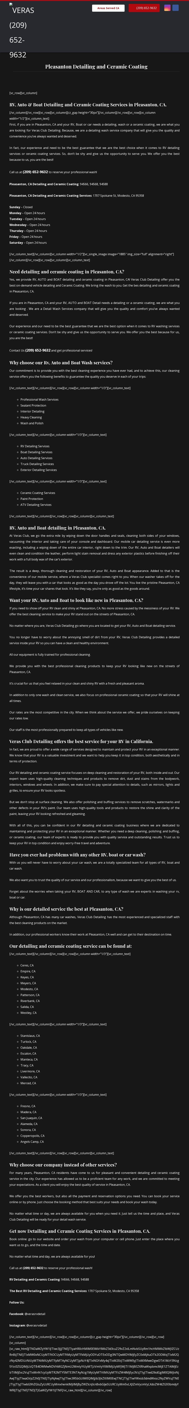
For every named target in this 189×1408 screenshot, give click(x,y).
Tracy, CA (26, 1065)
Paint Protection (31, 499)
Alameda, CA (28, 1124)
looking (20, 309)
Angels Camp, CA (32, 1142)
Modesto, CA (29, 989)
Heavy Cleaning (31, 417)
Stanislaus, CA (30, 1036)
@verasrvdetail (35, 1314)
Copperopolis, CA (32, 1136)
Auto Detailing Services (36, 458)
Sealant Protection (33, 405)
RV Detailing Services (34, 446)
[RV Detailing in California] (22, 32)
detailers (168, 547)
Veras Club (21, 536)
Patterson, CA (29, 995)
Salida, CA (27, 1007)
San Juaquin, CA (31, 1118)
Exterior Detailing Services (38, 470)
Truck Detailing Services (37, 464)
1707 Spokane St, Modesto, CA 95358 (118, 196)
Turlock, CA (28, 1042)
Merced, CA (28, 1083)
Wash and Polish (31, 423)
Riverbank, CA (30, 1001)
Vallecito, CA (28, 1077)
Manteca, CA (29, 1059)
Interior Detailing (32, 411)
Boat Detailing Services (36, 452)
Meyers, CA (28, 983)
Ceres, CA (27, 965)
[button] (167, 8)
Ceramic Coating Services (37, 493)
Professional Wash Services (39, 399)
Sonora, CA (28, 1130)
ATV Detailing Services (35, 505)
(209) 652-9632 (35, 171)
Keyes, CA (27, 977)
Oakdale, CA (28, 1048)
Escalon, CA (28, 1053)
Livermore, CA (30, 1071)
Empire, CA (27, 971)
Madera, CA (28, 1112)
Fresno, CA (27, 1106)
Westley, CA (28, 1013)
